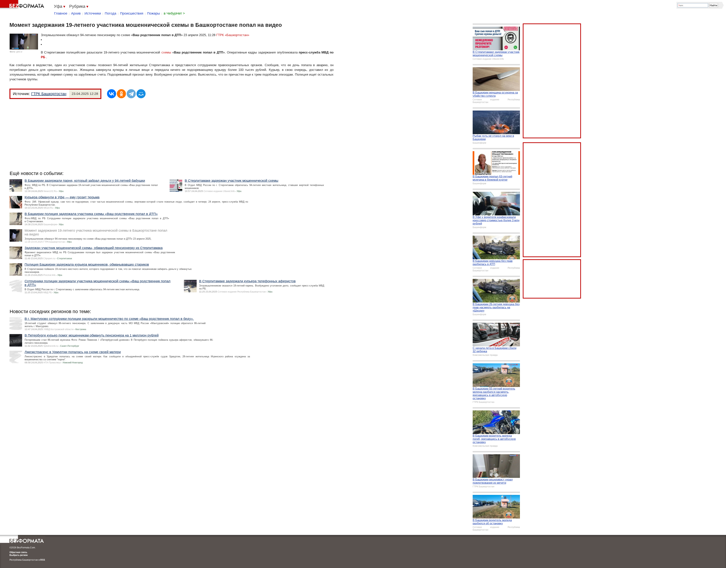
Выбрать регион (18, 555)
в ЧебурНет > (174, 13)
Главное (60, 13)
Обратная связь (18, 552)
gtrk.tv (19, 51)
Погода (110, 13)
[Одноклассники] (121, 93)
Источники (93, 13)
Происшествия (131, 13)
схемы (166, 52)
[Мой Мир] (141, 93)
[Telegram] (131, 93)
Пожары (153, 13)
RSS (42, 560)
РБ (43, 57)
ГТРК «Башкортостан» (232, 35)
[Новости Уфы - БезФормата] (22, 4)
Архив (76, 13)
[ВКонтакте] (111, 93)
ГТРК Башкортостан (48, 94)
